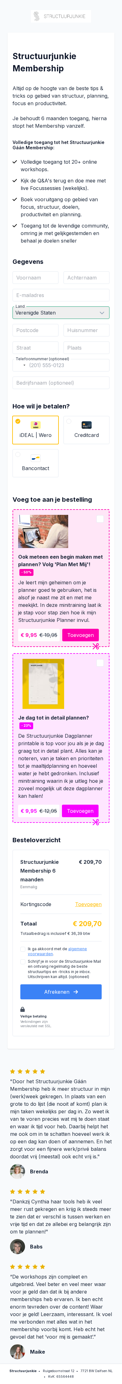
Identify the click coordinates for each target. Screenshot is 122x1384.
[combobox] (20, 365)
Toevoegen (80, 635)
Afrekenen (57, 992)
